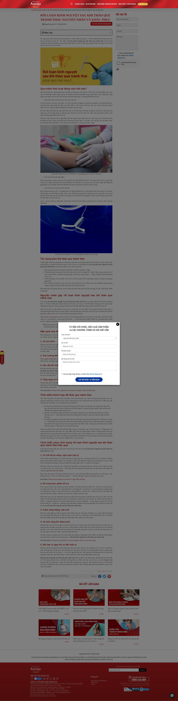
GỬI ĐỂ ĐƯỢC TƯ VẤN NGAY (89, 379)
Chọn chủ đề (65, 335)
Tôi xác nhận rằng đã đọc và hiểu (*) (82, 374)
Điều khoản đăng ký (93, 374)
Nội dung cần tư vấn (67, 359)
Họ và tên (64, 343)
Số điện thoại (66, 351)
